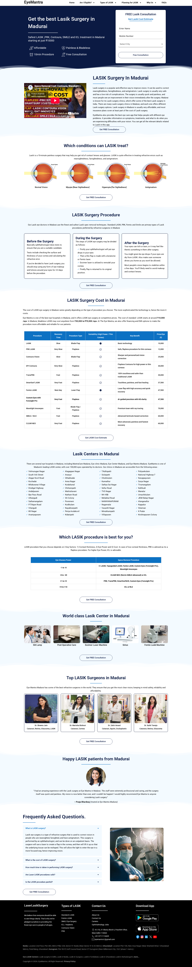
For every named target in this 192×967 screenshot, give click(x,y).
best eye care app (125, 115)
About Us (95, 915)
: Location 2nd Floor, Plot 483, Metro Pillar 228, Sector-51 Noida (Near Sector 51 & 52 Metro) (62, 946)
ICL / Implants (67, 925)
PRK (63, 931)
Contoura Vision (67, 928)
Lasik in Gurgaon (76, 957)
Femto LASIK (66, 918)
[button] (62, 828)
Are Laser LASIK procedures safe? (40, 875)
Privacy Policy (69, 961)
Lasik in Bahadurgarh (124, 957)
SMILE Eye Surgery (69, 921)
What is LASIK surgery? (35, 828)
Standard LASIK (67, 915)
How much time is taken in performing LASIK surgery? (49, 867)
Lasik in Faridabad (91, 957)
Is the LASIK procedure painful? (39, 882)
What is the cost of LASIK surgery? (40, 860)
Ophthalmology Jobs (100, 925)
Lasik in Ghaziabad (107, 957)
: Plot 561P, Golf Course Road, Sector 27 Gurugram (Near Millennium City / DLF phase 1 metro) (91, 949)
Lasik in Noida (62, 957)
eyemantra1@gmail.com (105, 939)
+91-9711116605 (101, 936)
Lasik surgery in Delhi (47, 957)
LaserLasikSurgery (36, 905)
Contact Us (96, 918)
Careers (95, 921)
